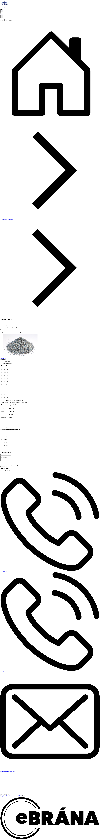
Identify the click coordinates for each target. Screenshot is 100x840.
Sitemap (1, 795)
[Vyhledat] (0, 13)
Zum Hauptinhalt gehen (4, 0)
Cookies (20, 795)
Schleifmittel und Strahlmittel (8, 6)
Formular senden (4, 466)
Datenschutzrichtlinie (7, 795)
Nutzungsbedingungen (15, 795)
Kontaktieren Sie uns (11, 771)
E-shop (1, 14)
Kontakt (4, 7)
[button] (50, 13)
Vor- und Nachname (15, 454)
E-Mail (12, 455)
